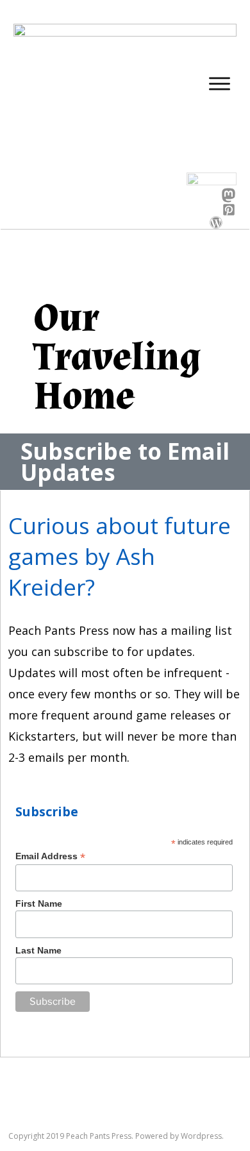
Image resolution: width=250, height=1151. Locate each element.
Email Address (50, 856)
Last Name (38, 950)
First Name (38, 903)
